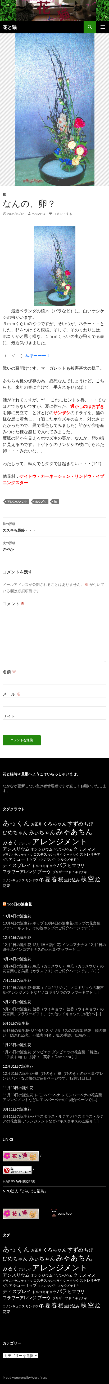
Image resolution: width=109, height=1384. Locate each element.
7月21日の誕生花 (17, 980)
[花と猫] (21, 1213)
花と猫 (10, 27)
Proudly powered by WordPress (25, 1377)
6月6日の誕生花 (16, 1023)
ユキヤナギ (79, 872)
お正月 (36, 824)
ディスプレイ (17, 865)
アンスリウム (16, 849)
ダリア (7, 859)
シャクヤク (71, 854)
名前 (9, 671)
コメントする (62, 214)
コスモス (40, 854)
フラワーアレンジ (20, 871)
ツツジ (42, 859)
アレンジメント (17, 501)
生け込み (72, 879)
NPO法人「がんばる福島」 (25, 1191)
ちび (88, 823)
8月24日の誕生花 (17, 959)
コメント (14, 603)
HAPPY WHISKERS (19, 1181)
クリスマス (84, 849)
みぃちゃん (42, 832)
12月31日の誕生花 (18, 1066)
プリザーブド (61, 872)
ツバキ (52, 859)
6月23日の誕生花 (17, 1002)
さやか (9, 546)
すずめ (75, 823)
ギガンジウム (62, 849)
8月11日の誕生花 (17, 1109)
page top (65, 1213)
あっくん (16, 823)
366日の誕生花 (19, 904)
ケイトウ (27, 854)
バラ (62, 865)
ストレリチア (90, 854)
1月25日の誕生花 (17, 1044)
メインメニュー (102, 27)
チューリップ (25, 859)
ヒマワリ (76, 865)
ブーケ (44, 871)
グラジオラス (11, 854)
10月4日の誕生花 (17, 916)
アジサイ (25, 843)
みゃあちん (74, 831)
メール (11, 693)
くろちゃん (55, 823)
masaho (38, 214)
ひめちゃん (15, 832)
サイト (9, 716)
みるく (10, 842)
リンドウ (32, 880)
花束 (6, 885)
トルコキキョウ (44, 866)
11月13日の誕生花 (18, 1087)
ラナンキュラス (14, 880)
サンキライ (55, 854)
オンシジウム (41, 849)
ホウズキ (41, 501)
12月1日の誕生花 (17, 937)
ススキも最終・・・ (19, 527)
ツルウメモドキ (68, 859)
